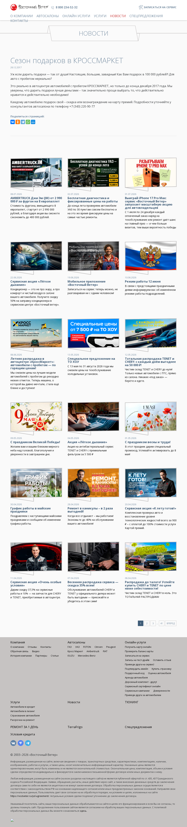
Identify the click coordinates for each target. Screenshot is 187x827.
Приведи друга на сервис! (139, 664)
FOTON (87, 646)
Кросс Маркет (75, 651)
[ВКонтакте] (12, 122)
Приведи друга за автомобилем (143, 695)
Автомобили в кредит (22, 706)
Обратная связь (19, 651)
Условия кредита (22, 734)
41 (161, 623)
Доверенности (161, 690)
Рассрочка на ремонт (22, 720)
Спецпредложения (146, 16)
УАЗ (77, 646)
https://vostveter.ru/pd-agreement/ (29, 796)
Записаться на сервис (159, 7)
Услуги (100, 16)
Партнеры (41, 655)
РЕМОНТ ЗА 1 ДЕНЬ (24, 727)
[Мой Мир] (33, 122)
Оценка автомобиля (159, 673)
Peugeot (111, 646)
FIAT (105, 651)
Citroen (99, 646)
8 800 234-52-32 (66, 7)
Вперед (171, 623)
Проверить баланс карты (139, 651)
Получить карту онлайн (138, 646)
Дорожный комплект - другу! (141, 682)
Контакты (19, 20)
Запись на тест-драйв (137, 660)
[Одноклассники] (18, 122)
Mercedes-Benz (87, 655)
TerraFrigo (75, 727)
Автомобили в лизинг (22, 711)
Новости (118, 16)
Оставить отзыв (162, 660)
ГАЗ (70, 646)
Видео (35, 651)
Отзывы (32, 646)
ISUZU (71, 655)
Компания (17, 642)
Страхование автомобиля (25, 715)
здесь (83, 810)
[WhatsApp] (28, 122)
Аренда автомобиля (136, 677)
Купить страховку (161, 668)
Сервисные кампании (137, 690)
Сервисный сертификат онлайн (143, 686)
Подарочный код (134, 673)
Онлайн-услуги (76, 16)
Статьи (55, 655)
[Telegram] (23, 122)
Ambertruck (93, 651)
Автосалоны (48, 16)
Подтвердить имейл (136, 668)
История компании (21, 655)
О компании (21, 16)
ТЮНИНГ (131, 702)
